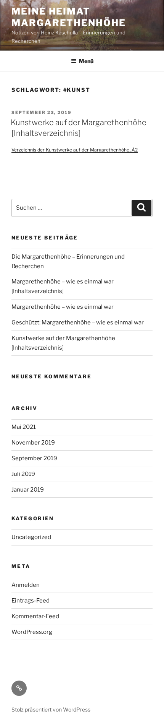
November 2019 (33, 442)
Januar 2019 (27, 489)
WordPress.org (31, 632)
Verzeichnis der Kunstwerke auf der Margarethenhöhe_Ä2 (74, 150)
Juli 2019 (23, 474)
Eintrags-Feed (30, 600)
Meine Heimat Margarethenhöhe (68, 17)
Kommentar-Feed (35, 616)
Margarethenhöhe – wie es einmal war (62, 306)
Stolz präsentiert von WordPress (50, 709)
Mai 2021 (23, 426)
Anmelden (25, 584)
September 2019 (34, 458)
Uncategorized (31, 537)
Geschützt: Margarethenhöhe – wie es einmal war (77, 322)
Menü (86, 61)
